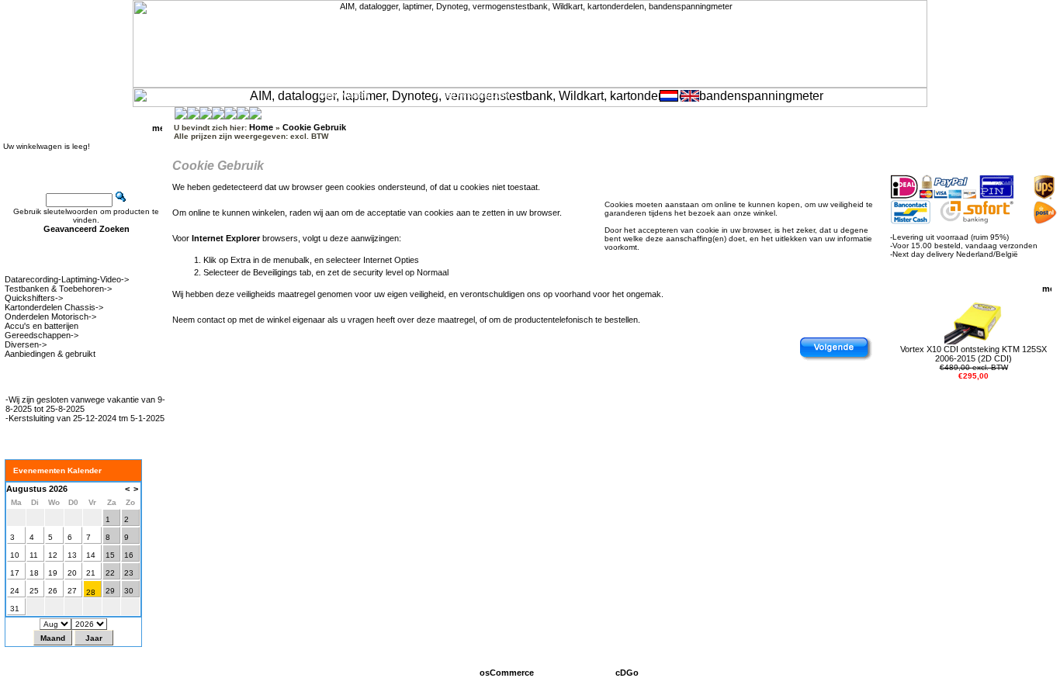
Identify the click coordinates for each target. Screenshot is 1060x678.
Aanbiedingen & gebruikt (50, 353)
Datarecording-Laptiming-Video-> (67, 279)
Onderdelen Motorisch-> (50, 316)
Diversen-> (26, 344)
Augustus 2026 (37, 488)
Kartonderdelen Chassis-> (54, 307)
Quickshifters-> (34, 298)
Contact (100, 94)
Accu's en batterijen (41, 325)
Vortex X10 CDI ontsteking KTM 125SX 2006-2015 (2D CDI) (973, 353)
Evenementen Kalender (57, 470)
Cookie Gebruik (314, 127)
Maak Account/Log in (474, 94)
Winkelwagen (343, 94)
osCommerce (507, 672)
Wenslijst (218, 94)
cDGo (627, 672)
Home (19, 94)
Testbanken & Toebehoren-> (58, 288)
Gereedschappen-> (41, 335)
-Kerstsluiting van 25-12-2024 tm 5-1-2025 (85, 418)
